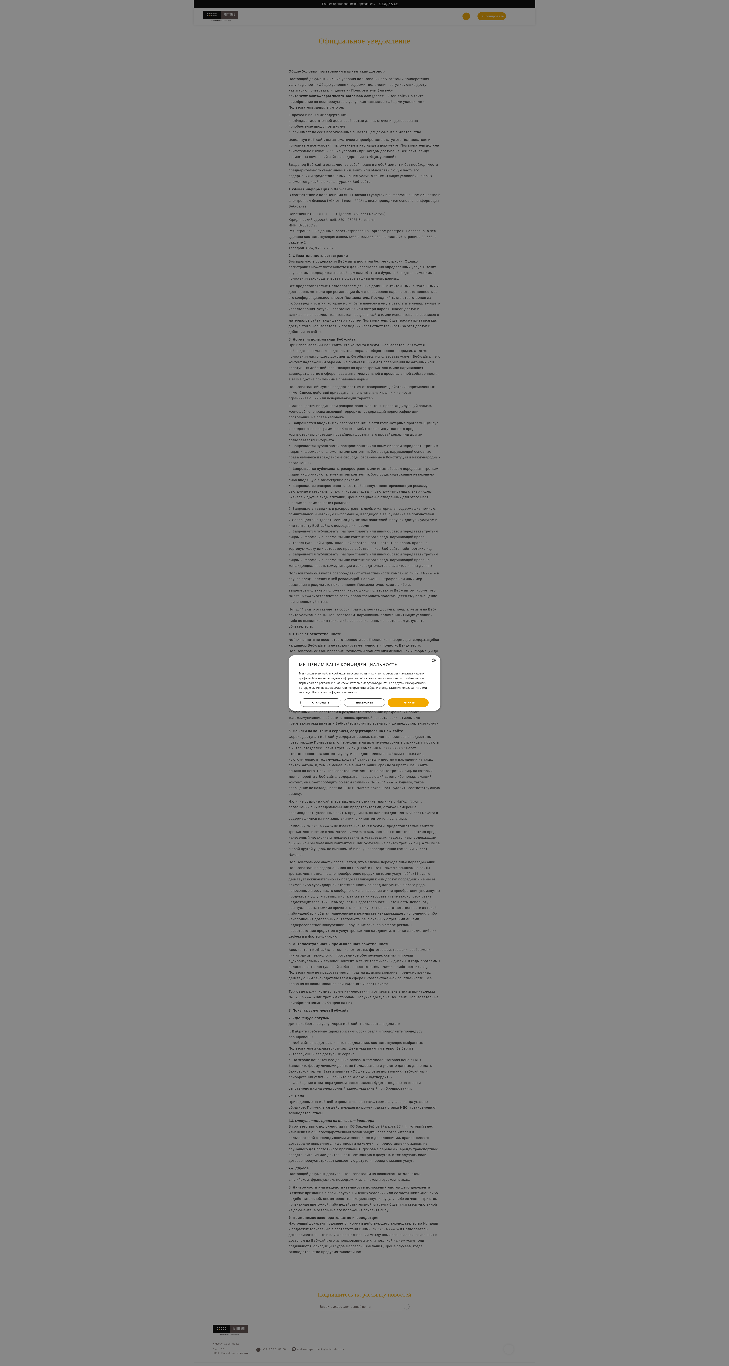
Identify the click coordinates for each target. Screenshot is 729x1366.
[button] (364, 703)
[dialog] (364, 683)
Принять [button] (408, 702)
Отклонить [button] (321, 702)
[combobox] (434, 660)
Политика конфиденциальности (334, 692)
